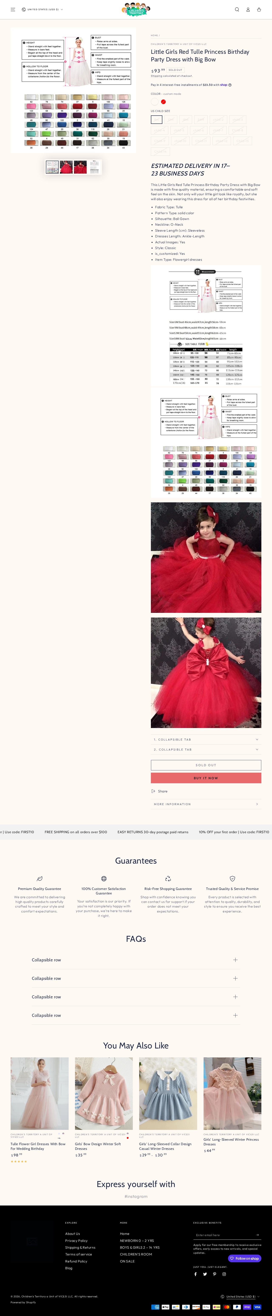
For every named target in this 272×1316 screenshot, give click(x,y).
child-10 (180, 141)
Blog (68, 1268)
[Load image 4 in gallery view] (94, 167)
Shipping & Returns (80, 1247)
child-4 (159, 130)
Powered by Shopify (23, 1302)
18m (186, 120)
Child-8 (237, 130)
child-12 (222, 141)
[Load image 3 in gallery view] (80, 167)
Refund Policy (76, 1261)
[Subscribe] (258, 1235)
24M (201, 120)
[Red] (163, 102)
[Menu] (12, 9)
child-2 (218, 120)
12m (171, 120)
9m (156, 120)
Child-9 (160, 141)
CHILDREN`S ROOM (136, 1254)
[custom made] (155, 102)
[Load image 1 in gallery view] (52, 167)
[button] (236, 9)
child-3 (238, 120)
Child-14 (160, 151)
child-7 (218, 130)
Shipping (156, 75)
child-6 (198, 130)
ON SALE (127, 1261)
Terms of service (78, 1254)
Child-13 (243, 141)
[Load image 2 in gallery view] (66, 167)
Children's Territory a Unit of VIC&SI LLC (179, 44)
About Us (72, 1233)
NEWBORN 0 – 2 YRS (137, 1240)
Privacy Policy (76, 1240)
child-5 (179, 130)
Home (154, 35)
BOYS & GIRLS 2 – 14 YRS (140, 1247)
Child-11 (201, 141)
